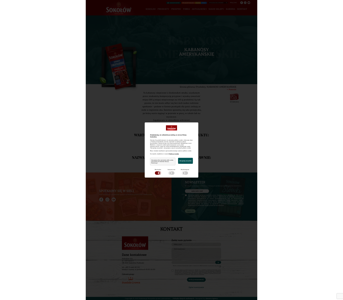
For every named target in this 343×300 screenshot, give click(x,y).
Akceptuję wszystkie (185, 161)
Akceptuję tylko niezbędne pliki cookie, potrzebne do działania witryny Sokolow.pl (162, 161)
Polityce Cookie (174, 154)
